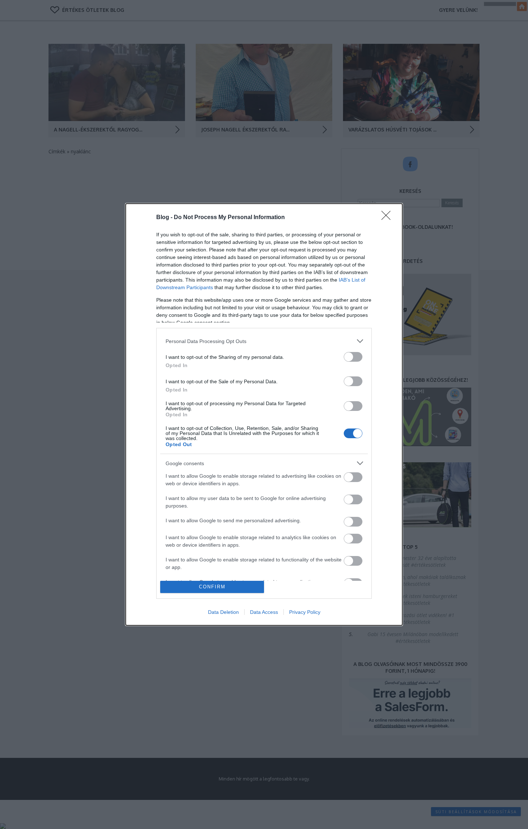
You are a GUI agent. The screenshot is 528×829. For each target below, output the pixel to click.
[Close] (388, 217)
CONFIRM (212, 586)
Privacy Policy (304, 612)
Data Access (264, 612)
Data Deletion (223, 612)
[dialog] (264, 414)
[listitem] (264, 341)
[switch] (353, 357)
